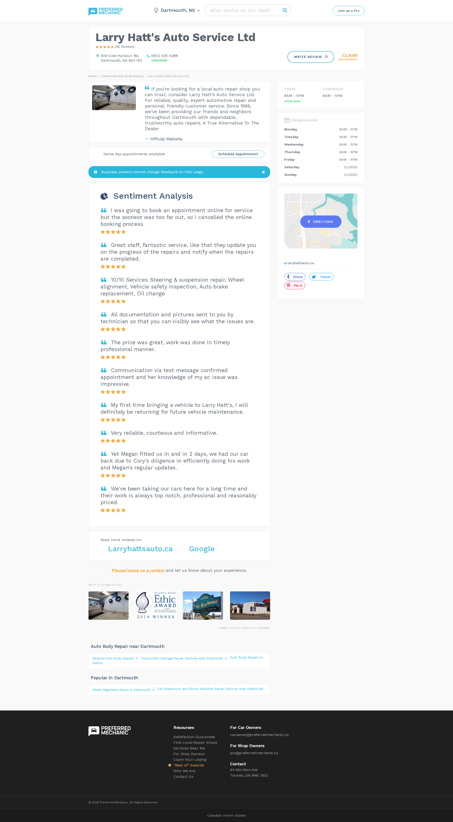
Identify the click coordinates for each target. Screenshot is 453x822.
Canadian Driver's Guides (226, 815)
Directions (323, 222)
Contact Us (183, 776)
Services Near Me (189, 748)
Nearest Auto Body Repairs (113, 658)
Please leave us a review (138, 570)
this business (348, 57)
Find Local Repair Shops (195, 742)
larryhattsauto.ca (301, 263)
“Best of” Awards (188, 765)
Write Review (308, 57)
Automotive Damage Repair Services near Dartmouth (182, 658)
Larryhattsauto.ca (140, 548)
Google (202, 548)
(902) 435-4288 (164, 55)
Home (92, 76)
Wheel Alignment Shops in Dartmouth (121, 690)
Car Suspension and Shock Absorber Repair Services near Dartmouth (210, 689)
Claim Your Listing (189, 759)
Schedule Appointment (238, 154)
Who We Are (184, 771)
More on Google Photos (105, 584)
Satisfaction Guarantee (194, 737)
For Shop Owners (189, 754)
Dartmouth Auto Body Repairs (122, 76)
